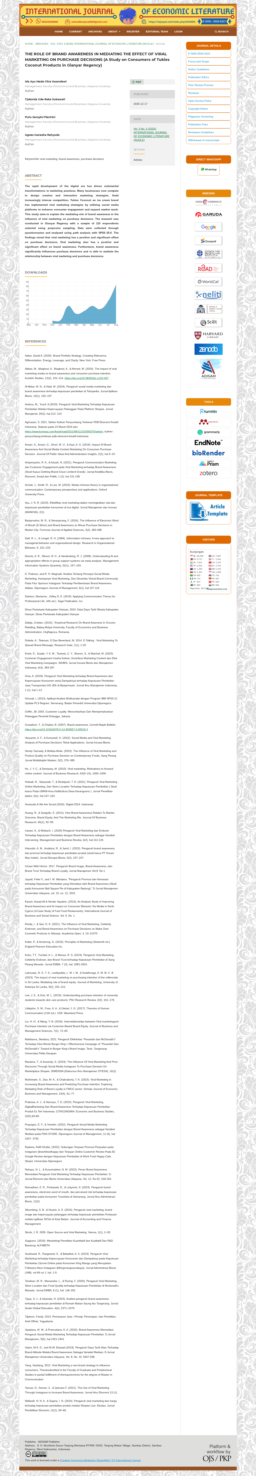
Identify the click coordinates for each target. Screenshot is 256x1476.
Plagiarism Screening (200, 116)
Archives (95, 31)
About (113, 31)
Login (178, 31)
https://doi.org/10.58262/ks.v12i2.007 (87, 378)
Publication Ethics (198, 77)
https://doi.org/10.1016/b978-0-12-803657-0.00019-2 (56, 729)
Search (223, 31)
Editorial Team (157, 31)
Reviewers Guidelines (201, 132)
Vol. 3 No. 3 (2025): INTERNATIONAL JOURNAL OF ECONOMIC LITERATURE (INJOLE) (101, 43)
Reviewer (193, 92)
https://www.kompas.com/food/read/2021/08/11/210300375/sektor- (64, 431)
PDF (138, 81)
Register (133, 31)
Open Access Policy (199, 100)
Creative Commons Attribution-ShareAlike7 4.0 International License (100, 1460)
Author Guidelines (198, 69)
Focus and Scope (198, 61)
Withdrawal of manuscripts (203, 140)
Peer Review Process (200, 85)
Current (75, 31)
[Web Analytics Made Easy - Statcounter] (208, 590)
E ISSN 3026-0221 (199, 53)
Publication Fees (198, 124)
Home (59, 31)
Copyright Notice (198, 108)
